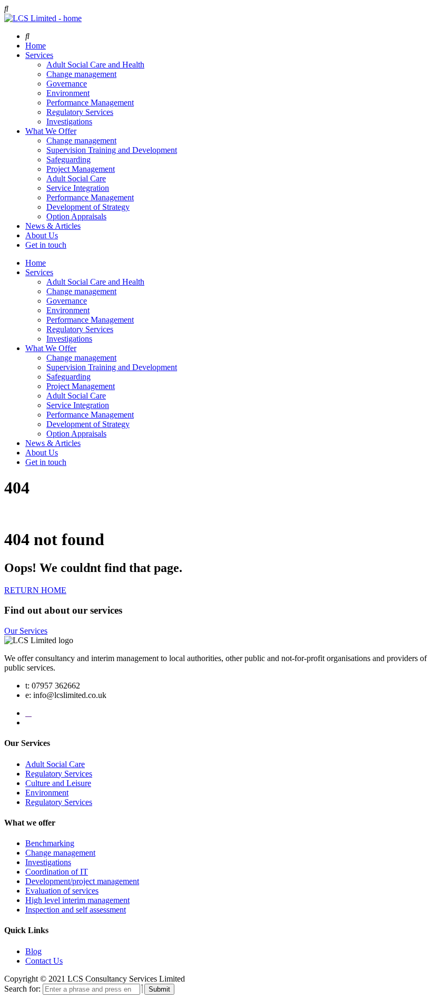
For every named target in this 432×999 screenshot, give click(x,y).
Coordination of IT (56, 871)
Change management (81, 74)
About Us (41, 235)
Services (39, 55)
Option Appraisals (76, 216)
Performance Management (90, 102)
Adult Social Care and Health (95, 64)
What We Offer (50, 131)
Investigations (69, 121)
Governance (66, 83)
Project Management (80, 168)
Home (35, 45)
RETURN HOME (35, 590)
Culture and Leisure (58, 783)
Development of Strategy (88, 206)
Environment (68, 93)
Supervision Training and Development (111, 150)
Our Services (25, 630)
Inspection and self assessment (75, 909)
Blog (33, 951)
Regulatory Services (79, 112)
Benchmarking (49, 843)
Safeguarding (68, 159)
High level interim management (77, 900)
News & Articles (53, 225)
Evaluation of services (62, 890)
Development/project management (82, 881)
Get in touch (45, 244)
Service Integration (77, 187)
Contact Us (44, 960)
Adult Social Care (76, 178)
